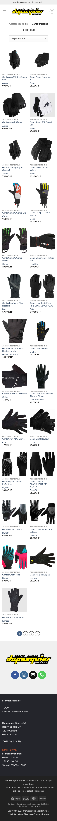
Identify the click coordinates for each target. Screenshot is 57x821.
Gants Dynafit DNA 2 (12, 529)
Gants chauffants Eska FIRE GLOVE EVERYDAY (41, 304)
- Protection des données (15, 711)
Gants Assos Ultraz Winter (39, 168)
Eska (32, 309)
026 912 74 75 (9, 734)
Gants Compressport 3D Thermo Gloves (41, 395)
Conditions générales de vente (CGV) (32, 804)
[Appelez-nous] (42, 675)
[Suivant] (37, 633)
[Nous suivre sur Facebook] (15, 675)
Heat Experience (10, 354)
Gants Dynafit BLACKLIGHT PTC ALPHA (38, 484)
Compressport (37, 399)
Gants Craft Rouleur (39, 439)
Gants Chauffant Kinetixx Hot (42, 259)
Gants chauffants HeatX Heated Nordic (13, 349)
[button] (4, 11)
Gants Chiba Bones (39, 348)
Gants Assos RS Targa (12, 122)
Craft (4, 442)
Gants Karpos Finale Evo (13, 617)
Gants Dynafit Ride (11, 575)
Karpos (33, 578)
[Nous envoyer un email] (33, 675)
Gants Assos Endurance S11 (41, 78)
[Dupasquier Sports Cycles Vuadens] (27, 11)
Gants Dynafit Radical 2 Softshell (41, 530)
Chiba (33, 352)
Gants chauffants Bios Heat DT (12, 304)
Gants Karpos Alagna (40, 575)
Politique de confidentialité (29, 806)
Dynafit (5, 487)
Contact (10, 804)
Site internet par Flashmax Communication (28, 814)
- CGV (5, 707)
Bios (4, 309)
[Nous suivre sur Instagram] (24, 675)
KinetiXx (34, 264)
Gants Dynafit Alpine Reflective (12, 482)
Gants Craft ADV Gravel (13, 439)
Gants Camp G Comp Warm (40, 214)
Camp (5, 216)
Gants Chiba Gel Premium (14, 393)
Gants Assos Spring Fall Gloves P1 (13, 168)
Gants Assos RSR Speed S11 (41, 123)
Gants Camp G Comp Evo (14, 213)
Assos (5, 83)
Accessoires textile (18, 23)
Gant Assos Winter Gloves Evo (14, 78)
